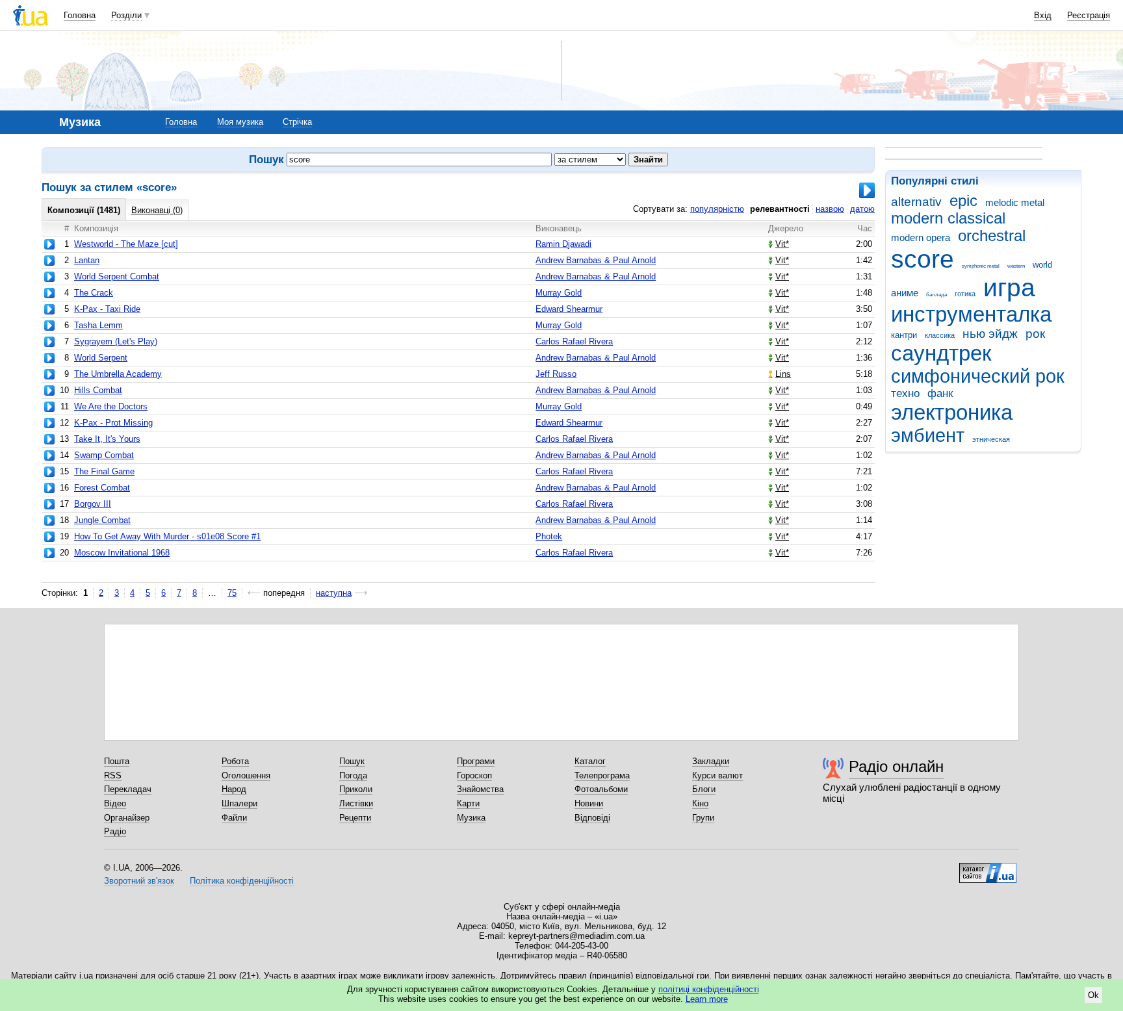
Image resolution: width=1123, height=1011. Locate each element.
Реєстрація (1088, 15)
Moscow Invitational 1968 (122, 552)
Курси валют (717, 775)
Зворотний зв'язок (139, 881)
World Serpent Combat (116, 276)
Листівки (356, 803)
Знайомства (480, 789)
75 (232, 593)
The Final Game (104, 471)
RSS (113, 775)
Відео (115, 803)
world (1042, 265)
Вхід (1043, 15)
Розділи (126, 15)
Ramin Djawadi (563, 244)
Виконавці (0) (157, 210)
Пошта (116, 761)
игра (1009, 287)
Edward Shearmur (569, 309)
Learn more (707, 999)
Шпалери (239, 803)
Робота (235, 761)
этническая (991, 439)
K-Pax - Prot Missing (113, 423)
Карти (468, 803)
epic (963, 200)
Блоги (704, 789)
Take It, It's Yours (107, 439)
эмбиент (927, 435)
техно (905, 393)
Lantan (86, 260)
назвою (830, 209)
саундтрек (941, 353)
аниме (904, 292)
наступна (334, 593)
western (1016, 266)
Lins (783, 374)
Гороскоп (474, 775)
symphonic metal (981, 266)
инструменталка (971, 314)
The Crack (93, 293)
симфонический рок (978, 376)
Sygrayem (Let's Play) (115, 341)
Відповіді (592, 818)
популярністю (717, 209)
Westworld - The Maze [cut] (126, 244)
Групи (703, 818)
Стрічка (297, 122)
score (922, 259)
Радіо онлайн (896, 766)
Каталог (590, 761)
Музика (471, 818)
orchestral (992, 235)
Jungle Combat (102, 520)
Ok (1093, 995)
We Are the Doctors (111, 406)
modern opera (920, 237)
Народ (234, 789)
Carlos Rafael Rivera (574, 341)
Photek (549, 536)
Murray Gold (559, 293)
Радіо (115, 831)
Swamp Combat (104, 455)
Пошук (352, 761)
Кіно (700, 803)
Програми (476, 761)
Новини (588, 803)
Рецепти (355, 818)
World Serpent (100, 358)
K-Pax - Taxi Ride (107, 309)
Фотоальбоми (601, 789)
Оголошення (246, 775)
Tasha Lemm (98, 325)
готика (965, 294)
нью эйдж (990, 333)
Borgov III (92, 504)
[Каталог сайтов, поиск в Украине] (987, 868)
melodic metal (1014, 202)
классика (940, 335)
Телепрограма (602, 775)
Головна (80, 15)
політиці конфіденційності (708, 989)
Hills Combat (98, 390)
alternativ (916, 202)
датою (862, 209)
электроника (952, 412)
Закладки (710, 761)
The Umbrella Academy (118, 374)
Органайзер (126, 818)
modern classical (948, 218)
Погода (353, 775)
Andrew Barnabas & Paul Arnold (596, 260)
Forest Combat (102, 488)
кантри (904, 335)
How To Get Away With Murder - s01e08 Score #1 (167, 536)
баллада (936, 295)
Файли (234, 818)
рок (1035, 333)
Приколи (355, 789)
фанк (940, 393)
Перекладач (127, 789)
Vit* (782, 244)
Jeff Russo (556, 374)
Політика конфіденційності (242, 881)
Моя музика (240, 122)
